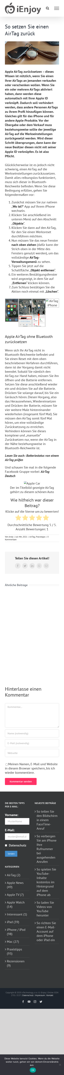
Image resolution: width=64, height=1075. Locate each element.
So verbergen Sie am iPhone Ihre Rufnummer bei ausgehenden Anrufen (46, 849)
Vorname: (11, 815)
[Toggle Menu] (57, 8)
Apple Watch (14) (16, 904)
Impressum (40, 995)
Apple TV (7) (15, 895)
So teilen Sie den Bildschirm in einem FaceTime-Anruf (47, 820)
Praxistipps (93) (14, 951)
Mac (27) (13, 941)
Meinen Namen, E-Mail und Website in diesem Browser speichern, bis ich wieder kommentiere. (31, 768)
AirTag (32, 536)
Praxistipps (40, 536)
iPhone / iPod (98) (16, 932)
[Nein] (60, 1064)
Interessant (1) (17, 914)
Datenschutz (17, 845)
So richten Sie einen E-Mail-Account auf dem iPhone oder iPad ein (46, 931)
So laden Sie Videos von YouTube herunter (45, 908)
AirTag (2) (13, 875)
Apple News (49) (15, 885)
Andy (11, 536)
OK (32, 1070)
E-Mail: (10, 830)
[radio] (18, 518)
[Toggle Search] (47, 8)
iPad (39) (13, 922)
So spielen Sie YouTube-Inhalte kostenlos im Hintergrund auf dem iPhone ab (46, 882)
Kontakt (49, 995)
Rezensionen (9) (15, 963)
